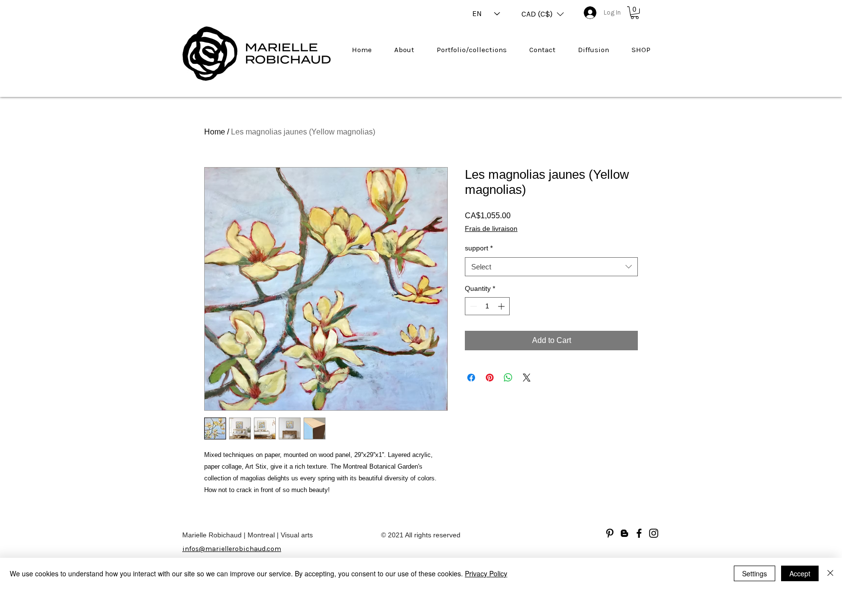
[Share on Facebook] (471, 377)
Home (214, 132)
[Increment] (502, 306)
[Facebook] (639, 533)
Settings (754, 573)
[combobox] (551, 266)
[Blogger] (624, 533)
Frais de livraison (491, 228)
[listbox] (542, 14)
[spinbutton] (487, 306)
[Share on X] (527, 377)
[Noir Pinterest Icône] (610, 533)
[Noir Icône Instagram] (654, 533)
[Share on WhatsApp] (508, 377)
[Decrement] (472, 306)
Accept (799, 573)
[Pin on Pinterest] (490, 377)
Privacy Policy (486, 573)
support (479, 248)
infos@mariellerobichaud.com (231, 549)
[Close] (830, 573)
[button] (542, 14)
